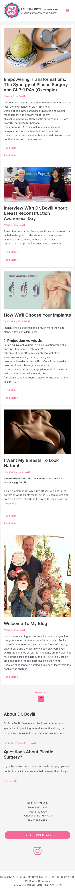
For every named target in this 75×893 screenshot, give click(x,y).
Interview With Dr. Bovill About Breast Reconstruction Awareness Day (35, 213)
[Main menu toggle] (68, 10)
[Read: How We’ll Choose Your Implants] (37, 289)
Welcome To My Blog (25, 623)
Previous (37, 692)
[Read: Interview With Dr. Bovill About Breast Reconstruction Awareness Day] (37, 184)
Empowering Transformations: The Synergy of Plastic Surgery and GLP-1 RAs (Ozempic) (36, 84)
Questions (9, 321)
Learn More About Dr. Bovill (20, 743)
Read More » (11, 147)
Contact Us (10, 781)
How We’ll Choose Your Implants (37, 315)
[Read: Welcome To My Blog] (37, 575)
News (7, 96)
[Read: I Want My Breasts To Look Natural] (37, 431)
